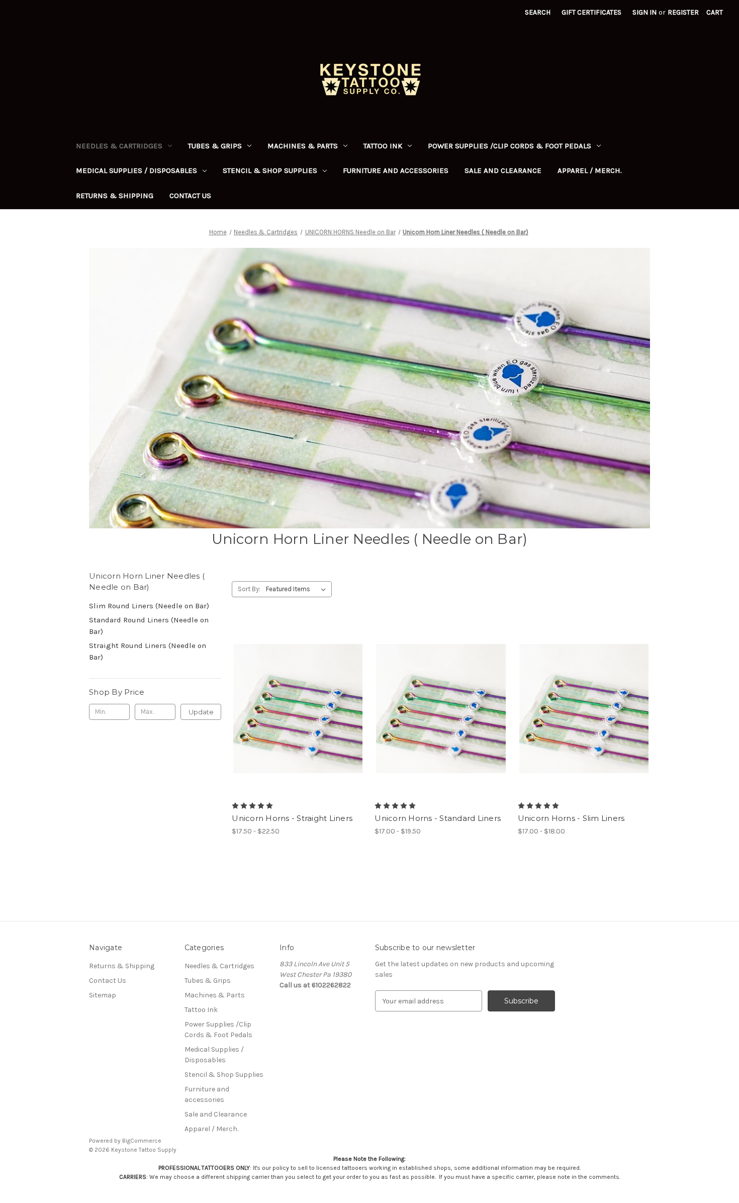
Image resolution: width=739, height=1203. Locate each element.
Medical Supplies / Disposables (136, 170)
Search (537, 12)
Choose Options (298, 726)
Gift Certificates (591, 12)
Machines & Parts (302, 145)
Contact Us (190, 195)
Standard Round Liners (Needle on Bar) (149, 625)
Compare (294, 709)
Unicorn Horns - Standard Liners (438, 818)
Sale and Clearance (503, 170)
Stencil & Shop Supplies (270, 170)
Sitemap (102, 995)
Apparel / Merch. (590, 170)
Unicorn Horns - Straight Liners (292, 818)
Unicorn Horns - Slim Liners (571, 818)
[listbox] (297, 589)
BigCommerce (141, 1140)
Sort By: (249, 589)
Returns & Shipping (114, 195)
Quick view (289, 691)
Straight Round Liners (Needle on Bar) (147, 651)
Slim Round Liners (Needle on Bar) (149, 605)
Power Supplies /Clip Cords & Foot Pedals (509, 145)
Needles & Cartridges (119, 145)
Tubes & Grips (215, 145)
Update (201, 712)
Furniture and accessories (395, 170)
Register (683, 12)
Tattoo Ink (382, 145)
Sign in (644, 12)
